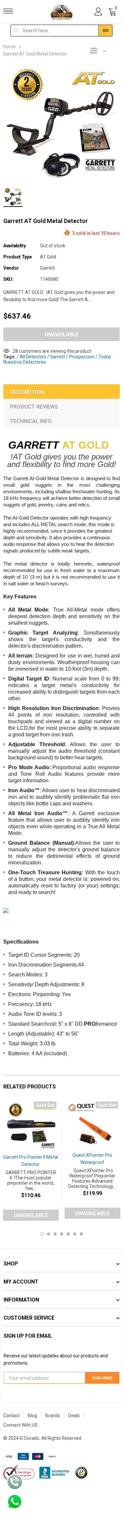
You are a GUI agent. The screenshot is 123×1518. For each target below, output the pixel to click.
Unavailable (62, 334)
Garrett (47, 268)
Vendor (11, 268)
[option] (61, 124)
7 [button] (81, 1234)
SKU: (8, 279)
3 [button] (55, 1234)
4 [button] (61, 1234)
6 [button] (74, 1234)
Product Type (17, 256)
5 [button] (68, 1234)
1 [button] (42, 1234)
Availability (14, 245)
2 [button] (48, 1234)
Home (9, 46)
